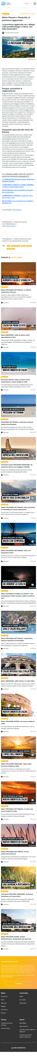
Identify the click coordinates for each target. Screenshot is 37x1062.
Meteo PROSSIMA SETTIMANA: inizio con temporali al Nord (16, 552)
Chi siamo (18, 983)
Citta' (2, 1000)
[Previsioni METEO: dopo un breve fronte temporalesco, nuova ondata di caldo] (18, 363)
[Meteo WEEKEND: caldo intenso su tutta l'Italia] (18, 664)
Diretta (3, 1013)
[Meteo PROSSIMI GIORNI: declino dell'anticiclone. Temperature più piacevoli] (18, 920)
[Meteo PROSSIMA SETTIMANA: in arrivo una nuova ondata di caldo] (18, 792)
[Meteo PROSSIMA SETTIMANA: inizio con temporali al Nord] (18, 534)
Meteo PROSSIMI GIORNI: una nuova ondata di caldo (18, 722)
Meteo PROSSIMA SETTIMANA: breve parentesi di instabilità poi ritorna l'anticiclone (18, 508)
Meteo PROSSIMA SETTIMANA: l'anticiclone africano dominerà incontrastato (16, 639)
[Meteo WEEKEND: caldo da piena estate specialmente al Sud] (18, 318)
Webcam (4, 1003)
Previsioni (4, 996)
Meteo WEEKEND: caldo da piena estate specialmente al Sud (15, 336)
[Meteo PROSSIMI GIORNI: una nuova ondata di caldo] (18, 705)
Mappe (3, 1006)
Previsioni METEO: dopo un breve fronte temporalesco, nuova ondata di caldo (15, 381)
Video (21, 996)
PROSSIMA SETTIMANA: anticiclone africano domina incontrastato (17, 423)
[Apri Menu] (34, 3)
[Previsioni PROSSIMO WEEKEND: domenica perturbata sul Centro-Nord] (18, 877)
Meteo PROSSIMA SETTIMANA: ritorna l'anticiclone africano (15, 853)
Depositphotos (17, 210)
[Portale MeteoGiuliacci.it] (6, 3)
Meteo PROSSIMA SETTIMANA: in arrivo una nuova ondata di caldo (17, 810)
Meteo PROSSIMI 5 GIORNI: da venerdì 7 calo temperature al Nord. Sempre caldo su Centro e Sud (18, 596)
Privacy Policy (5, 1028)
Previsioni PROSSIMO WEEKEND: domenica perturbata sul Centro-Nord (17, 895)
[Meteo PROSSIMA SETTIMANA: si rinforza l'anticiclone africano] (18, 273)
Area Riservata (19, 1048)
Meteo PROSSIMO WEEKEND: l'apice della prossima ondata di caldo (16, 765)
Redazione (23, 1003)
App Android (24, 1026)
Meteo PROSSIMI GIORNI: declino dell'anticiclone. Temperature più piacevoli (16, 938)
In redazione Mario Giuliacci (12, 32)
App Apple (23, 1023)
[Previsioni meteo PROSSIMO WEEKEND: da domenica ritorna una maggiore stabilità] (18, 448)
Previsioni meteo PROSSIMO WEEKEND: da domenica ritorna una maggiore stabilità (16, 466)
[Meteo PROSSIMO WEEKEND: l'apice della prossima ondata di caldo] (18, 747)
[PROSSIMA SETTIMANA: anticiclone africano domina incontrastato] (18, 406)
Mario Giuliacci (11, 226)
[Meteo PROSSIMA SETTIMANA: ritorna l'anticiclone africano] (18, 835)
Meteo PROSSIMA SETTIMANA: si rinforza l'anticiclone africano (16, 291)
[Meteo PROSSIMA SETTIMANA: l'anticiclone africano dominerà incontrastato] (18, 622)
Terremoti (4, 1010)
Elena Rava (6, 302)
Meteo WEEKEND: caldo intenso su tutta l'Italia (18, 681)
